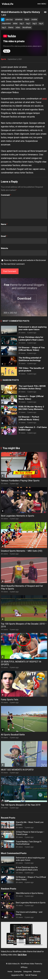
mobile (34, 19)
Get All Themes (31, 975)
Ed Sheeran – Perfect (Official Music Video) (29, 418)
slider (15, 23)
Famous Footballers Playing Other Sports (20, 480)
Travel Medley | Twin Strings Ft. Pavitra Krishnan (29, 843)
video (18, 27)
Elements (36, 971)
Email (4, 236)
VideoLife (7, 3)
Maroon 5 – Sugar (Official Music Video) (31, 397)
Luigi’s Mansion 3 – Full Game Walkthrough (33, 428)
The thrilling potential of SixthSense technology (30, 359)
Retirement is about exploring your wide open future (33, 328)
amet (44, 98)
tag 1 (22, 23)
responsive (6, 23)
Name (4, 224)
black (27, 19)
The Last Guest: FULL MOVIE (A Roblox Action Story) (32, 387)
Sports (3, 59)
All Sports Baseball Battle (13, 734)
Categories (27, 971)
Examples (17, 971)
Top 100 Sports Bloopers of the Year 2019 (20, 805)
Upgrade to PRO (17, 975)
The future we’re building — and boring (29, 913)
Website (4, 248)
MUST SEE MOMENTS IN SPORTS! (17, 769)
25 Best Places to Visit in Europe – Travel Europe (30, 833)
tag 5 (4, 27)
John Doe (9, 20)
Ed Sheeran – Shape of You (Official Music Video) (32, 348)
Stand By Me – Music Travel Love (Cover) (29, 823)
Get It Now (22, 955)
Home (10, 971)
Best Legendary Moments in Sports (17, 516)
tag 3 (35, 23)
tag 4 (41, 23)
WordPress (27, 27)
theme (10, 27)
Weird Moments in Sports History (29, 893)
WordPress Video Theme (30, 964)
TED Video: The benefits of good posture (31, 369)
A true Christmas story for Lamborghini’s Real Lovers (31, 338)
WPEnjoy (24, 967)
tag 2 (28, 23)
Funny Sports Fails (9, 699)
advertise (18, 19)
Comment (6, 195)
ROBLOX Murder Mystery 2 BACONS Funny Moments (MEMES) (31, 408)
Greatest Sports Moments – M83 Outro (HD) (21, 551)
